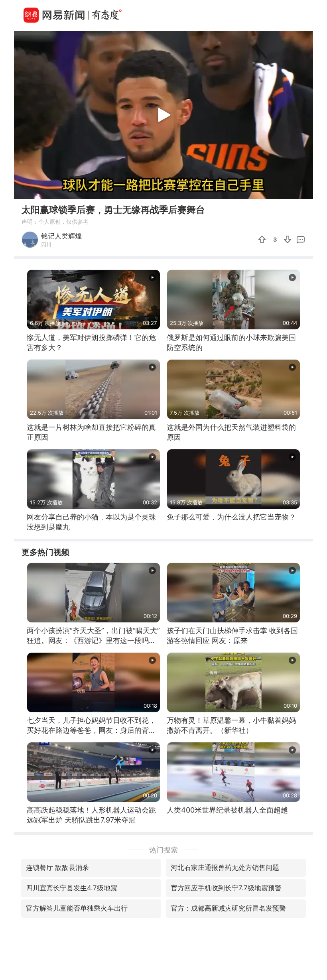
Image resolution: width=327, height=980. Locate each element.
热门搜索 (163, 850)
